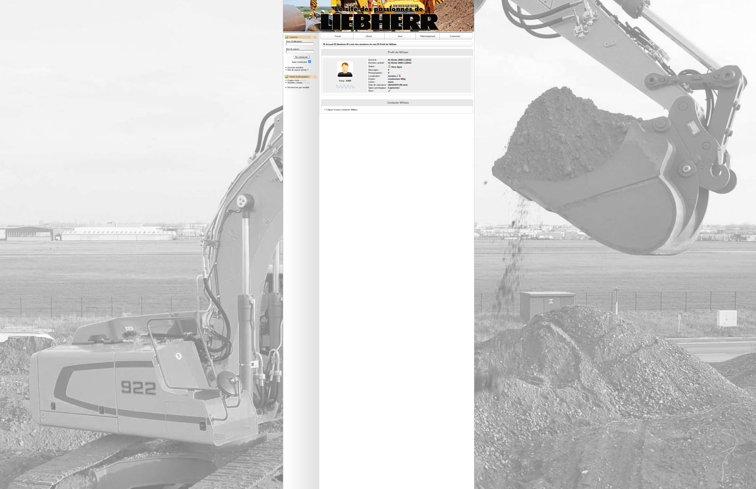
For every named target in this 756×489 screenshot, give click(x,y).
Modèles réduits (295, 83)
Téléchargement (427, 36)
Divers (369, 36)
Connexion (455, 36)
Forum (338, 36)
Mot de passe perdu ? (297, 70)
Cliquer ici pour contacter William (341, 109)
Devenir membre (295, 67)
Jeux (400, 36)
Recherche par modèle (298, 87)
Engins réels (293, 80)
